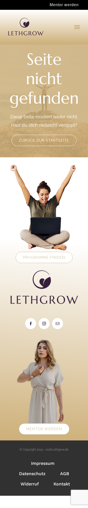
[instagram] (44, 323)
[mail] (57, 323)
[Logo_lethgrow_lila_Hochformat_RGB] (25, 19)
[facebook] (30, 323)
